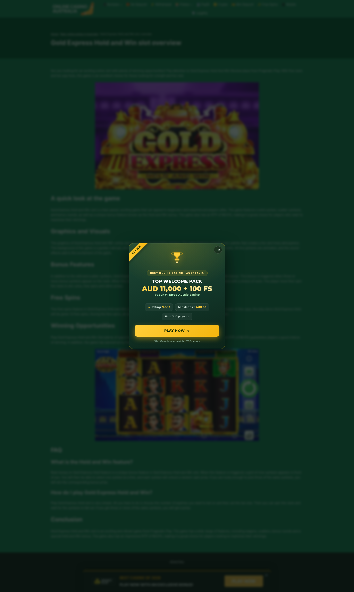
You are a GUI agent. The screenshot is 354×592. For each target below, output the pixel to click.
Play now (174, 331)
